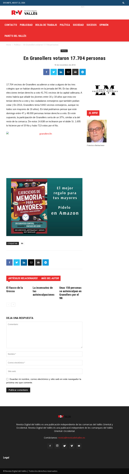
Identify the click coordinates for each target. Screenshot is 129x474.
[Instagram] (57, 445)
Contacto (11, 24)
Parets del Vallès (15, 35)
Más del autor (50, 278)
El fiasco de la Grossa (14, 289)
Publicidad (26, 24)
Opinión (103, 24)
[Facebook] (50, 446)
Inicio (8, 44)
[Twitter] (64, 446)
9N (22, 243)
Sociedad (78, 24)
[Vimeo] (71, 446)
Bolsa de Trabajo (46, 24)
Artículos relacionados (22, 278)
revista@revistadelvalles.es (71, 437)
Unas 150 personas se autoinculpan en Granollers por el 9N (70, 293)
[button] (123, 3)
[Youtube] (78, 446)
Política (65, 24)
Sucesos (92, 24)
